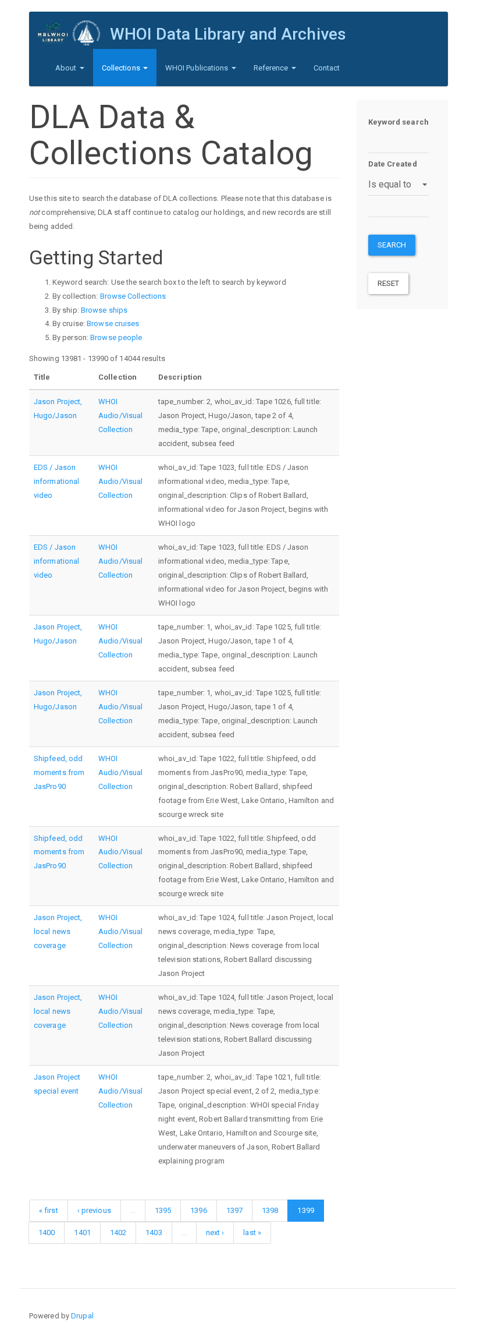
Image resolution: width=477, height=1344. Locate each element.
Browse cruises (113, 323)
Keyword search (398, 122)
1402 (118, 1232)
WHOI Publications (197, 67)
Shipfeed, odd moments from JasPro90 (59, 772)
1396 (198, 1210)
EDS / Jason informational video (56, 481)
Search (392, 244)
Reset (389, 283)
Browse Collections (133, 296)
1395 (163, 1210)
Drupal (82, 1315)
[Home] (74, 33)
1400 (46, 1232)
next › (215, 1232)
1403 (153, 1232)
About (67, 67)
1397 (234, 1210)
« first (48, 1210)
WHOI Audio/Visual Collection (120, 415)
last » (252, 1232)
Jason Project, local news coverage (58, 931)
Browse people (116, 337)
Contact (327, 67)
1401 (82, 1232)
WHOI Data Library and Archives (228, 34)
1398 (270, 1210)
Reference (272, 67)
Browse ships (104, 310)
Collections (122, 67)
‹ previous (94, 1210)
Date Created (392, 164)
